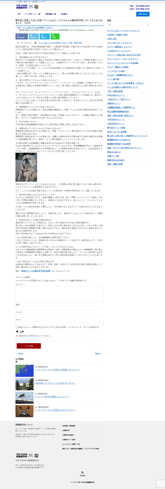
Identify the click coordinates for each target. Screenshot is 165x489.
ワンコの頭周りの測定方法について (122, 87)
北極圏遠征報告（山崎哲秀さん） (121, 107)
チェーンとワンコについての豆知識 (122, 63)
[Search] (147, 24)
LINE (54, 37)
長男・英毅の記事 (75, 43)
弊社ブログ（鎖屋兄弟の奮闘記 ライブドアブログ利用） (81, 448)
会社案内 (64, 14)
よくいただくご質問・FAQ (71, 444)
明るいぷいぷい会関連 (117, 132)
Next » (98, 353)
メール (18, 312)
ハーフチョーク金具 (116, 71)
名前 (18, 305)
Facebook (20, 37)
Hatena (43, 37)
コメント (19, 284)
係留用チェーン (114, 103)
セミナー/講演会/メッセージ (119, 47)
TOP (19, 14)
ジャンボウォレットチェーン (119, 43)
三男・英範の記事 (115, 91)
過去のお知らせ (114, 152)
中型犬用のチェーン (116, 95)
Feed (82, 475)
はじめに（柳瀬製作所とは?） (120, 75)
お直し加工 (112, 39)
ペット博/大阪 (113, 79)
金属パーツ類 (113, 156)
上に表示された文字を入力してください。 (33, 336)
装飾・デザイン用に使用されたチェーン (124, 148)
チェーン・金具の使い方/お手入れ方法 (124, 55)
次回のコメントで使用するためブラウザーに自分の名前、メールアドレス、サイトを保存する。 (59, 327)
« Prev (20, 353)
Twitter (32, 37)
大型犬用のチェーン (116, 120)
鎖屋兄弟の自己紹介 (116, 160)
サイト (18, 320)
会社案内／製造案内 (68, 426)
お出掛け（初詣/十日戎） (118, 35)
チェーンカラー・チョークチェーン (122, 59)
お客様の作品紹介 (68, 435)
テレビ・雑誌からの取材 (118, 67)
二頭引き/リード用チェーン (119, 99)
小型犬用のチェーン (116, 124)
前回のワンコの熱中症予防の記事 (35, 271)
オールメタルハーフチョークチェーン (123, 31)
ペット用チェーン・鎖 (32, 14)
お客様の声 (66, 430)
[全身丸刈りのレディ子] (26, 167)
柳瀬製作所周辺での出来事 (118, 144)
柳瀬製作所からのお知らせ (118, 140)
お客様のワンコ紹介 (68, 439)
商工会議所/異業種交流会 (118, 112)
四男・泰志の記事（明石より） (120, 116)
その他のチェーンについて (118, 51)
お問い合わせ (143, 14)
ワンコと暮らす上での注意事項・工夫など (53, 43)
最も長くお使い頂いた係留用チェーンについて (127, 136)
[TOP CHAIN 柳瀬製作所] (27, 6)
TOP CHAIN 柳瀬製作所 (85, 482)
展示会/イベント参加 (116, 128)
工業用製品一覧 (50, 14)
